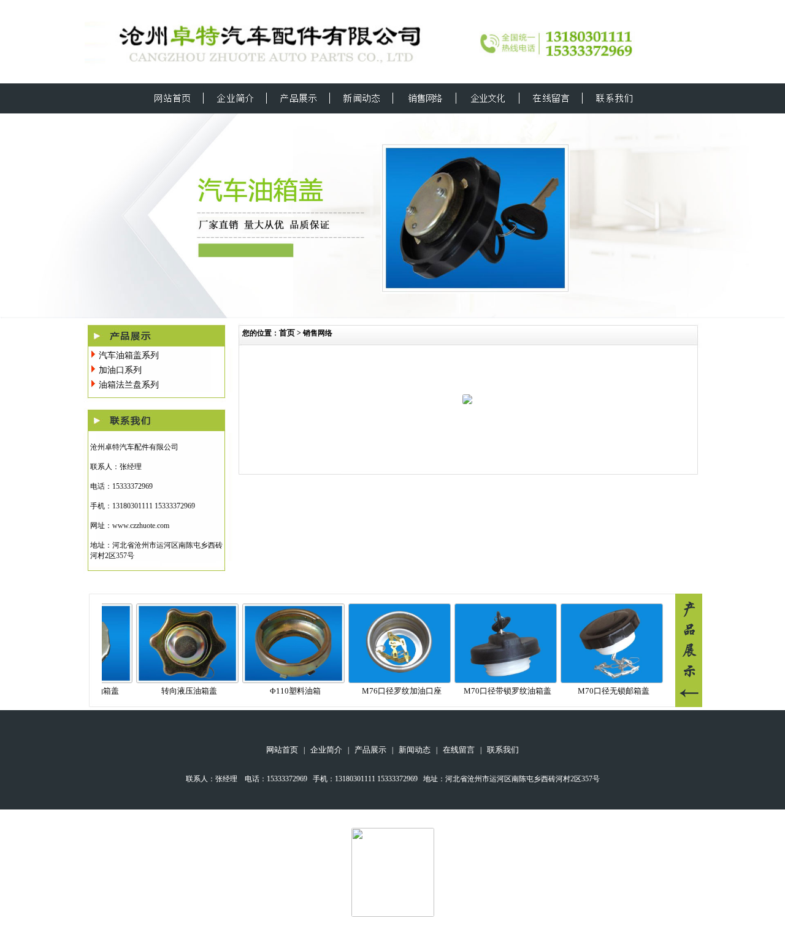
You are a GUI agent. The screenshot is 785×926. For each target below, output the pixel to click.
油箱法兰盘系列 (129, 384)
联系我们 (503, 749)
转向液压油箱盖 (176, 690)
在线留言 (459, 749)
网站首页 (282, 749)
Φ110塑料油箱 (281, 690)
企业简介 (326, 749)
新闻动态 (415, 749)
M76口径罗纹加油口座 (388, 690)
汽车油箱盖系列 (129, 355)
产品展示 (370, 749)
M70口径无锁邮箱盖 (600, 690)
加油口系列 (120, 370)
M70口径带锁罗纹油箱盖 (494, 690)
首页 (287, 332)
